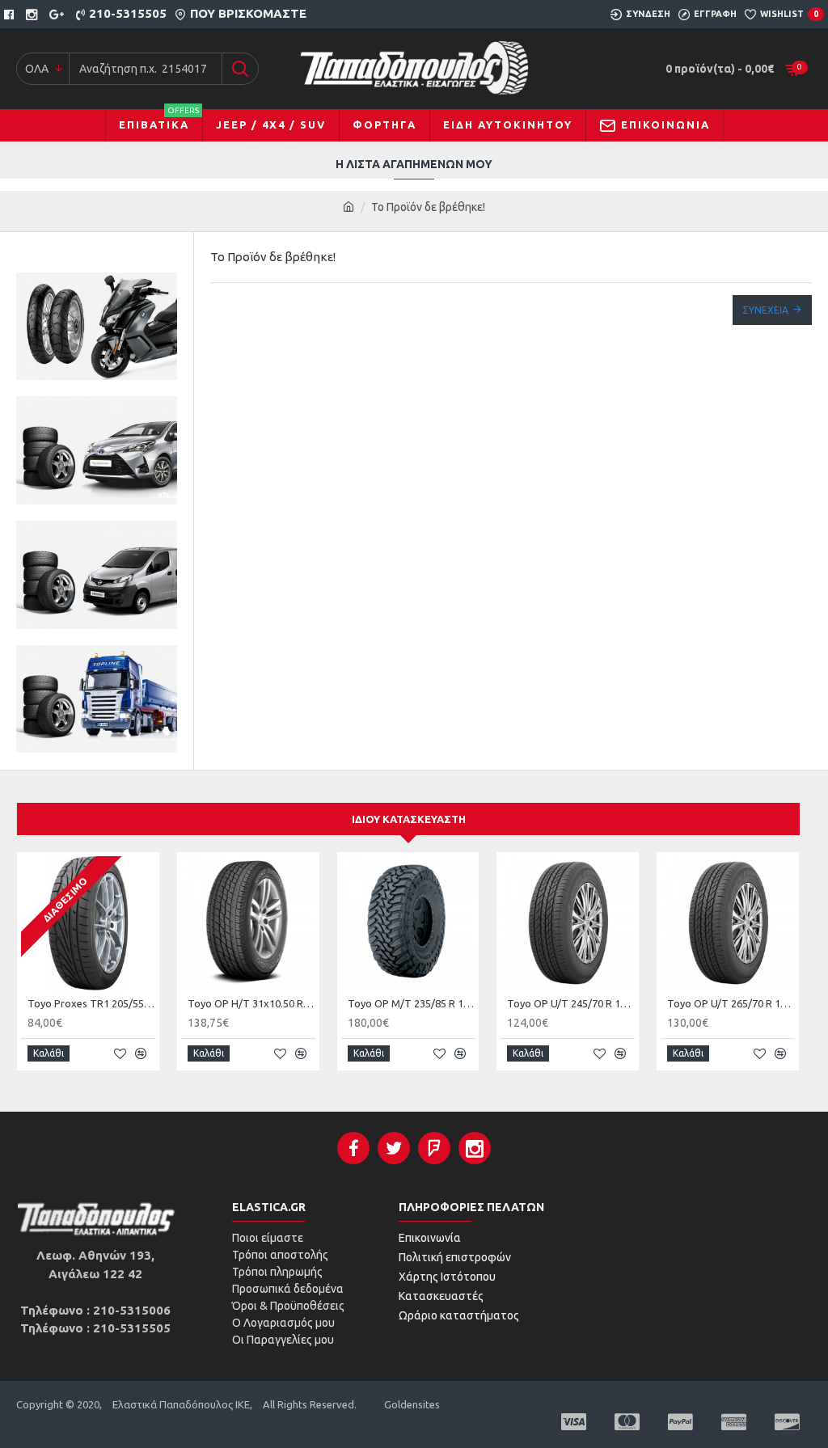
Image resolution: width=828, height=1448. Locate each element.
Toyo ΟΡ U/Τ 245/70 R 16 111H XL (571, 1003)
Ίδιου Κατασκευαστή (409, 819)
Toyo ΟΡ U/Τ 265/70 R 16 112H (731, 1003)
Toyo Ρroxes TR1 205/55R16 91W (91, 1003)
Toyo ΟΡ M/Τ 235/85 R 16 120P (411, 1003)
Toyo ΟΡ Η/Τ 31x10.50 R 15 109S (251, 1003)
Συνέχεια (765, 310)
